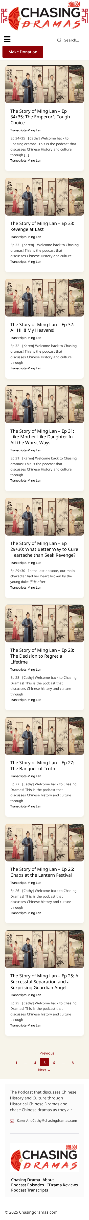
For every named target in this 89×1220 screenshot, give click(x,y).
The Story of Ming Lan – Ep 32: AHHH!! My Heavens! (42, 327)
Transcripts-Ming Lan (25, 130)
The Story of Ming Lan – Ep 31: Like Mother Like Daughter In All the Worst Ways (42, 436)
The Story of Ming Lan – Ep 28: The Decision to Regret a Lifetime (42, 656)
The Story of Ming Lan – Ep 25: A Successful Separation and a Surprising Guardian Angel (44, 981)
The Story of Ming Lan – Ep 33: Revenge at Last (42, 226)
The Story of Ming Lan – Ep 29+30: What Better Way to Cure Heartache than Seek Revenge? (44, 549)
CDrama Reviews (62, 1185)
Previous (44, 1053)
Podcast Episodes (27, 1185)
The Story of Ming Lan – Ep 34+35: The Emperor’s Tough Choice (40, 116)
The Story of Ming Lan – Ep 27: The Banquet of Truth (42, 765)
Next (44, 1069)
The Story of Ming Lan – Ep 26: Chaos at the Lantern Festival (42, 872)
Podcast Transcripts (29, 1190)
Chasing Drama (25, 1179)
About (48, 1179)
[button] (7, 39)
